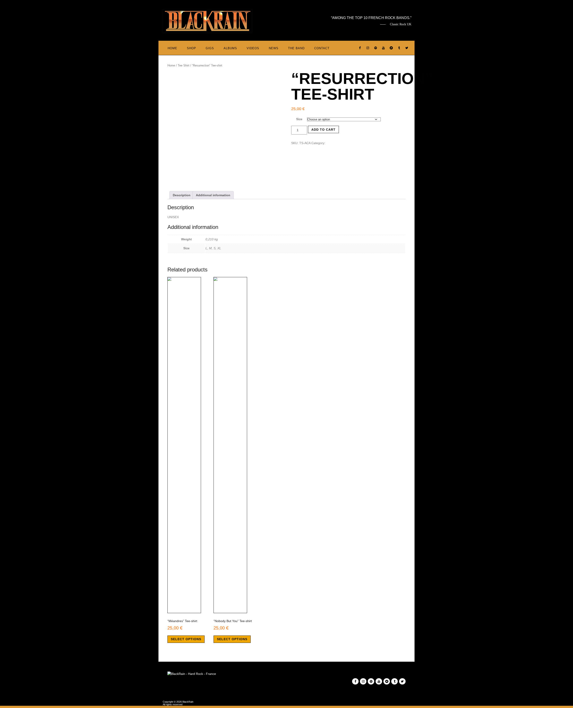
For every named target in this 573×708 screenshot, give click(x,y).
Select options (186, 639)
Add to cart (323, 129)
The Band (296, 48)
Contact (321, 48)
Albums (230, 48)
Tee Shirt (183, 65)
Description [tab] (181, 195)
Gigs (210, 48)
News (273, 48)
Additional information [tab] (213, 195)
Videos (253, 48)
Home (172, 48)
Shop (191, 48)
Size (299, 119)
